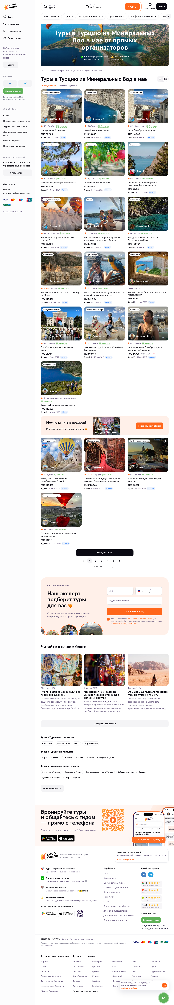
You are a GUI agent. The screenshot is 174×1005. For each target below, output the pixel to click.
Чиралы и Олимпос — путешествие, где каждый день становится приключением (104, 293)
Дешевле (63, 85)
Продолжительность (89, 16)
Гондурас (97, 961)
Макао (115, 986)
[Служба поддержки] (164, 998)
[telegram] (25, 83)
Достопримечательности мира (15, 133)
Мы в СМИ (108, 896)
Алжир (76, 981)
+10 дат (108, 190)
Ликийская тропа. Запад (96, 130)
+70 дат (109, 488)
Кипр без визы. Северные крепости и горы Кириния (147, 293)
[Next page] (125, 560)
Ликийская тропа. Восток (97, 182)
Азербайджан (80, 976)
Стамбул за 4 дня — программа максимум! (57, 348)
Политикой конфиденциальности (124, 624)
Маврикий (117, 976)
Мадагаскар (118, 981)
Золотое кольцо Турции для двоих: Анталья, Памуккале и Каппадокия (102, 480)
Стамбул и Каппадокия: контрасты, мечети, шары (58, 534)
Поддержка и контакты (14, 146)
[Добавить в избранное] (77, 93)
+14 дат (109, 357)
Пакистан (136, 966)
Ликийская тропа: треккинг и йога (58, 182)
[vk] (10, 83)
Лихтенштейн (119, 971)
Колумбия (117, 961)
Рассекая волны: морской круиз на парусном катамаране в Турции (102, 238)
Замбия (96, 981)
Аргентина (78, 986)
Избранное (13, 24)
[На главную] (10, 6)
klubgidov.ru (49, 945)
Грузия (95, 971)
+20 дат (64, 357)
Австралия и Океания (52, 981)
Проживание (115, 16)
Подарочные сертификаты (16, 121)
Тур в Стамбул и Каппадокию (142, 130)
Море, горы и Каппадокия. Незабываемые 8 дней (54, 480)
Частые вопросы (11, 140)
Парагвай (136, 976)
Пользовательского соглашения (139, 619)
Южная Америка (49, 991)
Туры (10, 16)
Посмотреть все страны (85, 991)
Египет (95, 976)
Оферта (6, 189)
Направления (14, 31)
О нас (6, 115)
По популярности (48, 85)
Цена (67, 16)
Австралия (78, 966)
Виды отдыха (14, 38)
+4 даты (108, 302)
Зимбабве (97, 986)
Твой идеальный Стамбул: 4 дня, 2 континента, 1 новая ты (145, 348)
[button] (139, 591)
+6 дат (107, 247)
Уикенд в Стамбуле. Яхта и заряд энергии (144, 480)
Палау (135, 971)
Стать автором (124, 859)
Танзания (155, 961)
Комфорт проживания (142, 16)
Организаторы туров (114, 882)
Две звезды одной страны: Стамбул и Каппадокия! (103, 348)
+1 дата (64, 190)
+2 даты (65, 488)
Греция (96, 966)
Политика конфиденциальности (16, 193)
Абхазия (77, 961)
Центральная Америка (52, 986)
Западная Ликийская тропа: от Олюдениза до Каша (143, 238)
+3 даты (151, 137)
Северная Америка (51, 976)
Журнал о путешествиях (15, 126)
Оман (134, 961)
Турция (155, 976)
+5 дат (63, 137)
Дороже (73, 85)
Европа (44, 961)
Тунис (154, 966)
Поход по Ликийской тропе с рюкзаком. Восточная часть (142, 183)
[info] (86, 881)
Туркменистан (158, 971)
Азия (43, 966)
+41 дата (150, 488)
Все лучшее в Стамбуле (53, 130)
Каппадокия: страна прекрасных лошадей (57, 238)
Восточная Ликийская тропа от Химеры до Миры (61, 293)
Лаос (114, 966)
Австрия (77, 971)
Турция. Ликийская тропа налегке (58, 405)
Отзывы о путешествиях (115, 887)
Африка (45, 971)
